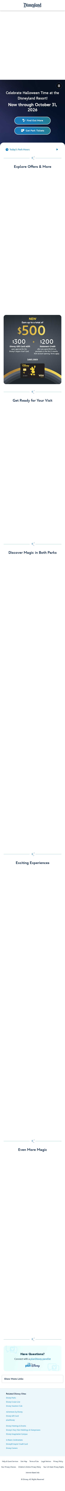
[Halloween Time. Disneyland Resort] (32, 608)
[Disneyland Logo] (32, 5)
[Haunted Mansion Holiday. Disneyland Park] (32, 754)
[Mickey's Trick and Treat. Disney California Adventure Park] (32, 826)
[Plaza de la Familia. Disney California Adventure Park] (32, 681)
